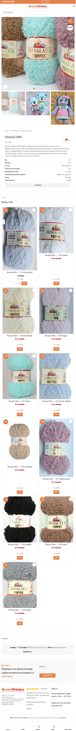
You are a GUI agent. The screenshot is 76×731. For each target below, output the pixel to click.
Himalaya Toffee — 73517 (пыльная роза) (56, 479)
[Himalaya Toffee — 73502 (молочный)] (20, 311)
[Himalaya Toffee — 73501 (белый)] (56, 230)
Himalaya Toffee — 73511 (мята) (20, 401)
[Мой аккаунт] (69, 7)
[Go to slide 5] (41, 88)
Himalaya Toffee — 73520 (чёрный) (19, 545)
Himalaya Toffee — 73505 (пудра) (56, 336)
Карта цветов (38, 185)
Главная (7, 131)
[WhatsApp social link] (44, 651)
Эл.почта (42, 667)
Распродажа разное (25, 131)
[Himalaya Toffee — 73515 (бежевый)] (20, 442)
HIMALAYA (30, 648)
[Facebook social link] (32, 651)
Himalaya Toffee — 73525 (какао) (56, 545)
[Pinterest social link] (37, 651)
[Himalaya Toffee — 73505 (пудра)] (56, 311)
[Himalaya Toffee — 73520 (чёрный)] (20, 519)
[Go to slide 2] (36, 88)
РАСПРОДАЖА (14, 131)
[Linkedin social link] (40, 651)
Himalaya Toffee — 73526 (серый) (20, 610)
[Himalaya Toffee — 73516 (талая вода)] (20, 238)
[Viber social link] (51, 651)
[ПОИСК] (72, 12)
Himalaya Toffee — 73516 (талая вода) (20, 272)
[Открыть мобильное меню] (2, 7)
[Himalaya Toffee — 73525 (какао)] (56, 519)
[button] (3, 54)
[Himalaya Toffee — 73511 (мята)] (20, 376)
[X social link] (35, 651)
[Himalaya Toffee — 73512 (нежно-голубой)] (56, 376)
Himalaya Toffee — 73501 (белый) (56, 255)
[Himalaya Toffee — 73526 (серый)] (20, 585)
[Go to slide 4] (39, 88)
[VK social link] (47, 651)
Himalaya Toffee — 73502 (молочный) (19, 336)
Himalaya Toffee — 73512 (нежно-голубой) (56, 401)
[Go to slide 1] (34, 88)
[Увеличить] (5, 87)
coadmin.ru (63, 718)
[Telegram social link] (49, 651)
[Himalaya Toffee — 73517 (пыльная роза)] (56, 448)
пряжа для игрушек (59, 648)
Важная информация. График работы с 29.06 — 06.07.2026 (61, 695)
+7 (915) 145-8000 (7, 2)
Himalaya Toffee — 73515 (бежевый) (20, 467)
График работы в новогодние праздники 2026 (61, 704)
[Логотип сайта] (38, 7)
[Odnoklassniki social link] (42, 651)
